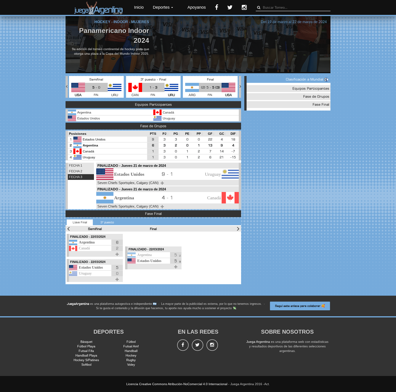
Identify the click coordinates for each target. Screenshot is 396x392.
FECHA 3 (75, 177)
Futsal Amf (131, 346)
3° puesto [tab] (107, 222)
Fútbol (131, 341)
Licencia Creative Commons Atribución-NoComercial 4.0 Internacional (176, 384)
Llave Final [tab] (80, 222)
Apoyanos (196, 7)
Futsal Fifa (86, 351)
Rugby (131, 360)
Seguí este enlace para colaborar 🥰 (300, 306)
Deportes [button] (162, 7)
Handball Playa (86, 355)
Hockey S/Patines (86, 360)
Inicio (139, 7)
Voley (131, 364)
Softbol (86, 364)
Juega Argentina (258, 341)
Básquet (86, 341)
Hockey (131, 355)
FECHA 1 (75, 165)
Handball (131, 351)
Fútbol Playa (86, 346)
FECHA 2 (75, 171)
